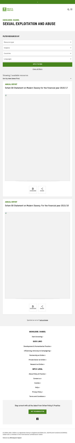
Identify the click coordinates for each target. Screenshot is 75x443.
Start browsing (37, 337)
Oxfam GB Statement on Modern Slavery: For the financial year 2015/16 (37, 206)
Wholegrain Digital (15, 438)
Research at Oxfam (37, 364)
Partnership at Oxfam (37, 355)
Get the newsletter (37, 411)
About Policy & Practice (37, 374)
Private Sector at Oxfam (37, 360)
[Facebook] (37, 419)
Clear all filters (37, 69)
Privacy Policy (37, 392)
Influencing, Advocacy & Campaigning (37, 351)
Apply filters (37, 64)
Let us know (44, 320)
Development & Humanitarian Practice (37, 346)
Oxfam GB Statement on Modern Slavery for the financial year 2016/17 (36, 88)
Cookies (37, 383)
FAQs (37, 387)
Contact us (37, 378)
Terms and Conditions (37, 396)
